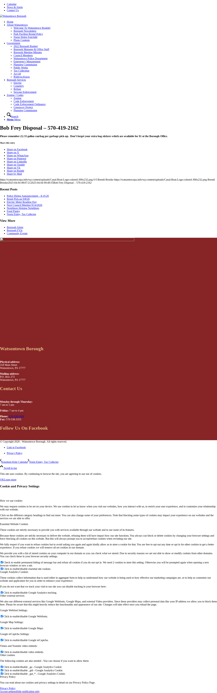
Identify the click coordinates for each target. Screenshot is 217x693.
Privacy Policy (8, 688)
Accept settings (8, 691)
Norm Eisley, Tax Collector (21, 214)
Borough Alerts (15, 227)
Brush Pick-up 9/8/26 (18, 199)
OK (2, 479)
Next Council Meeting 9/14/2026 (24, 205)
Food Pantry (13, 211)
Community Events (17, 233)
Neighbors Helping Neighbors (23, 208)
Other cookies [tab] (7, 655)
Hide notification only (28, 691)
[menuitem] (112, 4)
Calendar (11, 4)
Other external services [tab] (12, 595)
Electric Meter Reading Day (22, 202)
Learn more (10, 479)
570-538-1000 (16, 416)
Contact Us (13, 10)
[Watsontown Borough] (13, 16)
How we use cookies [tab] (11, 500)
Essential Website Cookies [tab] (14, 524)
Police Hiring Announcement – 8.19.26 (28, 195)
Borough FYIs (14, 230)
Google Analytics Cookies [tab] (14, 571)
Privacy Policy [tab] (8, 676)
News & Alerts (15, 7)
